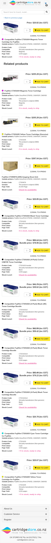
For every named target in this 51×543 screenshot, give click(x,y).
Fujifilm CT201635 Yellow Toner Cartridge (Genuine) (26, 134)
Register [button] (7, 520)
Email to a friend (39, 36)
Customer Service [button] (12, 514)
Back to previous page (13, 18)
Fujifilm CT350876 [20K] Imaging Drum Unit (20, 177)
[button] (46, 509)
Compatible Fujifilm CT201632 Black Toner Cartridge (26, 216)
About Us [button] (8, 509)
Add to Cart (42, 30)
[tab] (25, 508)
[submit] (46, 12)
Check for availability (28, 190)
